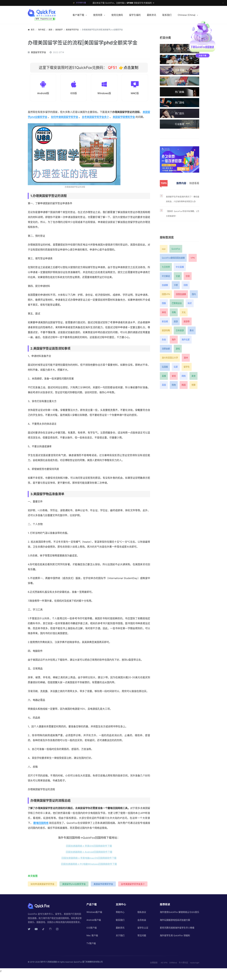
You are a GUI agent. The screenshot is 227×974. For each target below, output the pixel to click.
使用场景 (97, 14)
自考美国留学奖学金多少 (95, 116)
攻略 (174, 312)
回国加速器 (181, 294)
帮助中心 (120, 912)
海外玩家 (186, 339)
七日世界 (166, 267)
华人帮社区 (183, 962)
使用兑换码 (117, 14)
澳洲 (186, 357)
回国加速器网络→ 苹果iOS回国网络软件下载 (89, 845)
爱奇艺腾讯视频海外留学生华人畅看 (177, 927)
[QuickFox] (47, 13)
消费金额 (166, 348)
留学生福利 (135, 14)
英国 (164, 385)
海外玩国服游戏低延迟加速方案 (175, 920)
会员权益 (141, 920)
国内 (194, 294)
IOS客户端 (91, 927)
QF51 (112, 67)
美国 (50, 29)
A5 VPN (164, 962)
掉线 (164, 312)
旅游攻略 (166, 330)
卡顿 (176, 285)
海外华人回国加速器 (48, 962)
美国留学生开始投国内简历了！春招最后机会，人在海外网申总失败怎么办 (182, 199)
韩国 (184, 385)
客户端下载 (78, 14)
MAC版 (135, 93)
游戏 (178, 348)
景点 (192, 330)
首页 (32, 29)
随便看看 (194, 183)
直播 (164, 376)
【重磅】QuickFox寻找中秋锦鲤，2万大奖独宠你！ (182, 213)
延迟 (190, 303)
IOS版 (73, 93)
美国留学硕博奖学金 (124, 116)
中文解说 (166, 276)
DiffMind (173, 962)
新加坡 (165, 321)
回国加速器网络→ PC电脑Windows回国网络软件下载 (89, 864)
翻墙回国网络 (40, 822)
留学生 (187, 367)
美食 (193, 376)
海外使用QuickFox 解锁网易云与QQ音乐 (179, 912)
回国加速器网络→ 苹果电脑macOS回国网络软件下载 (88, 857)
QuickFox (175, 249)
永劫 (164, 339)
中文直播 (180, 267)
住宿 (188, 276)
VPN (193, 258)
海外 (174, 339)
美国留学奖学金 (72, 29)
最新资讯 (151, 14)
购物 (174, 385)
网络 (184, 376)
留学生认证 (142, 927)
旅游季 (187, 321)
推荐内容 (181, 183)
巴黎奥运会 (177, 303)
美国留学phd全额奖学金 (74, 884)
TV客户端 (91, 943)
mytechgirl (194, 962)
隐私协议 (141, 912)
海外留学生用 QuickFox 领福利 (175, 935)
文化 (184, 312)
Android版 (43, 93)
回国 (186, 285)
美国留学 (59, 29)
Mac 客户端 (92, 935)
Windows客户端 (94, 912)
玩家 (176, 367)
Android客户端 (93, 920)
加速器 (165, 285)
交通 (178, 276)
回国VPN (166, 294)
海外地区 (41, 29)
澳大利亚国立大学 (170, 357)
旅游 (176, 321)
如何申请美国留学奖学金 (64, 116)
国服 (164, 303)
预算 (193, 385)
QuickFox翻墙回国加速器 (173, 258)
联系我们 (167, 14)
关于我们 (120, 935)
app (164, 249)
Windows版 (104, 93)
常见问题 (141, 935)
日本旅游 (180, 330)
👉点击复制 (128, 67)
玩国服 (165, 367)
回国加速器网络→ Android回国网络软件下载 (89, 851)
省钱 (174, 376)
